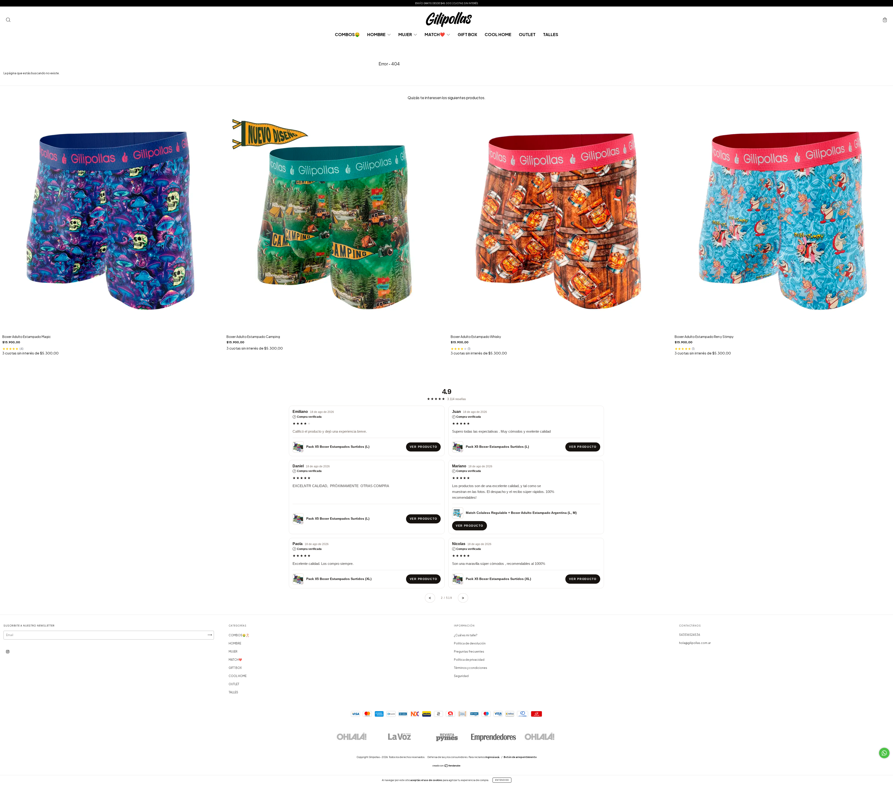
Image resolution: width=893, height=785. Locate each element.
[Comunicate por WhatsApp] (884, 753)
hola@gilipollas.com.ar (695, 643)
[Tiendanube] (446, 766)
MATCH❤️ (435, 34)
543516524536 (689, 635)
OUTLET (527, 34)
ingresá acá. (492, 757)
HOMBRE (376, 34)
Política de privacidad (469, 659)
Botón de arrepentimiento (520, 757)
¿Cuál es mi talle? (465, 635)
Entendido (502, 780)
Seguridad (461, 676)
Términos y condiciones (470, 668)
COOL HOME (498, 34)
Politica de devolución (470, 643)
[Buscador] (8, 20)
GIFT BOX (467, 34)
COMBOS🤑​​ (347, 34)
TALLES (550, 34)
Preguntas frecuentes (469, 651)
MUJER (405, 34)
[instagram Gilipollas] (7, 652)
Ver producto (423, 446)
